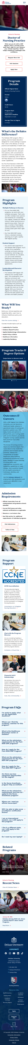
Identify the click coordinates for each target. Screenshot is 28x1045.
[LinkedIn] (18, 953)
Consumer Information (14, 1035)
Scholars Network (14, 477)
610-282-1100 (13, 967)
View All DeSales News (10, 887)
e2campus (20, 997)
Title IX (14, 1042)
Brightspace (20, 1004)
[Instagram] (10, 953)
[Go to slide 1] (12, 381)
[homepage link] (6, 2)
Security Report (7, 1002)
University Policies (14, 1040)
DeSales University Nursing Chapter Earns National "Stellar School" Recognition (14, 920)
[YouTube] (14, 953)
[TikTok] (22, 953)
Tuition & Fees (9, 530)
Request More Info (14, 58)
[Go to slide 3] (16, 381)
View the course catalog (9, 320)
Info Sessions (14, 63)
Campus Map (13, 972)
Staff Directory (7, 993)
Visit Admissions (10, 524)
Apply (14, 1011)
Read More (6, 925)
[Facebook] (6, 953)
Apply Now (14, 69)
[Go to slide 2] (14, 381)
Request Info (14, 1017)
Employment (7, 995)
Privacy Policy (14, 1037)
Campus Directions (14, 970)
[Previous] (2, 910)
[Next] (25, 910)
